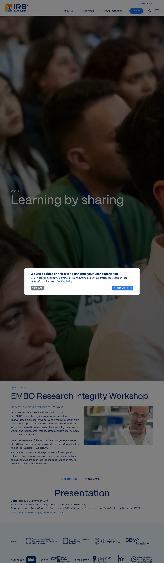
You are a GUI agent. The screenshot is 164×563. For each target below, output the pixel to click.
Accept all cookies (123, 288)
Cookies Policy (65, 281)
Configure (37, 288)
